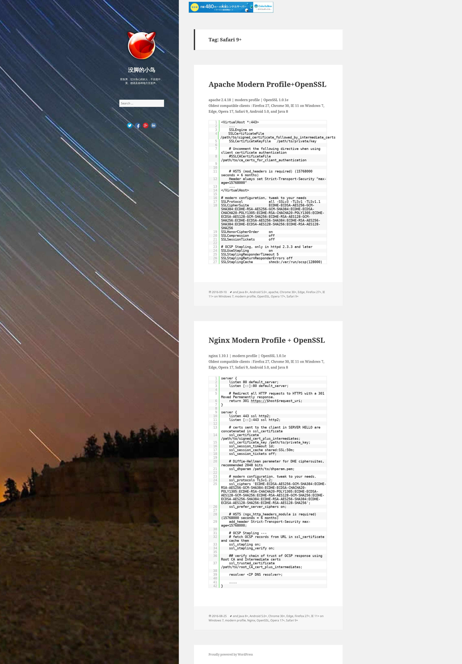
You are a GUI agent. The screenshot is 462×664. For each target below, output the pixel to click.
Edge (301, 292)
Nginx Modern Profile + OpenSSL (267, 340)
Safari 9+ (292, 296)
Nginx (251, 620)
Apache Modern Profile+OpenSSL (267, 84)
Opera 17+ (278, 296)
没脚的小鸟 (141, 69)
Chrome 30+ (288, 292)
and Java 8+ (240, 292)
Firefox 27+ (313, 292)
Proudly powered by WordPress (231, 654)
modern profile (245, 296)
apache (273, 292)
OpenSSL (263, 296)
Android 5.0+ (258, 292)
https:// (259, 401)
